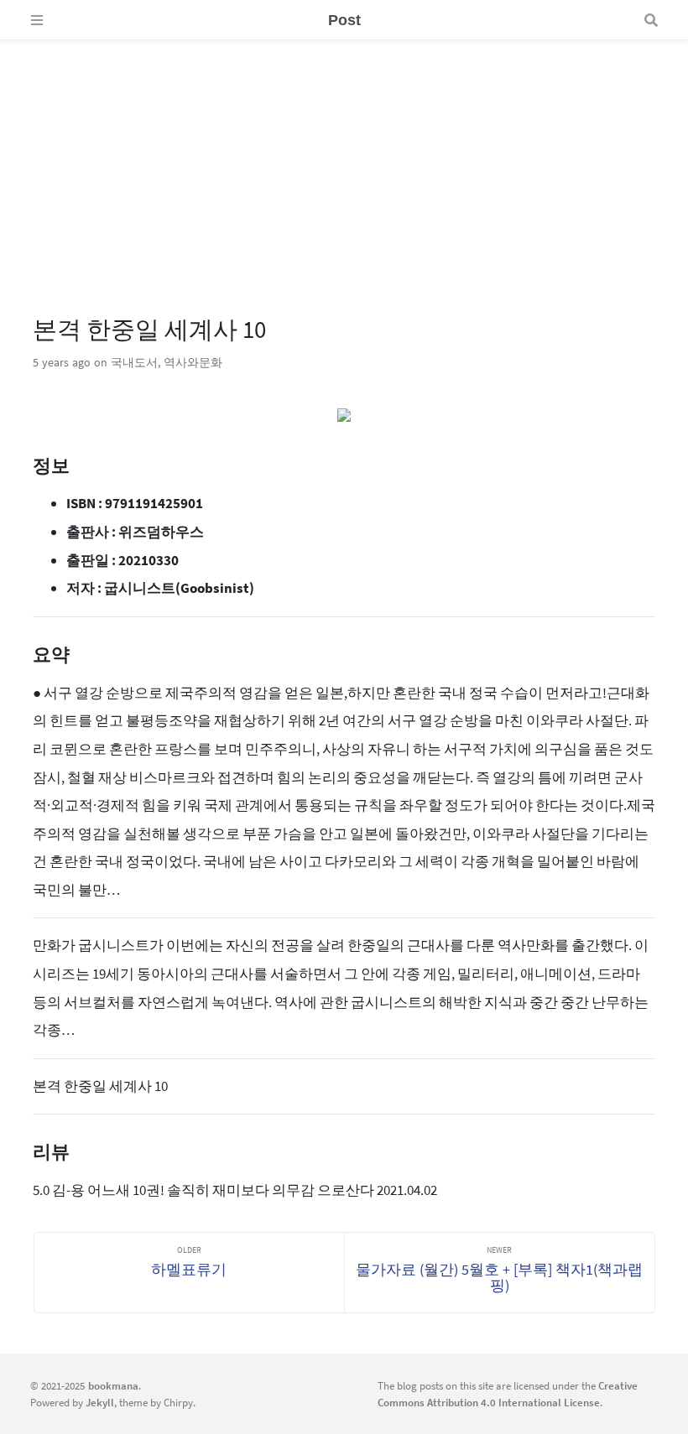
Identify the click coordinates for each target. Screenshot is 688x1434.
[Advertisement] (344, 157)
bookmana (113, 1385)
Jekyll (100, 1402)
